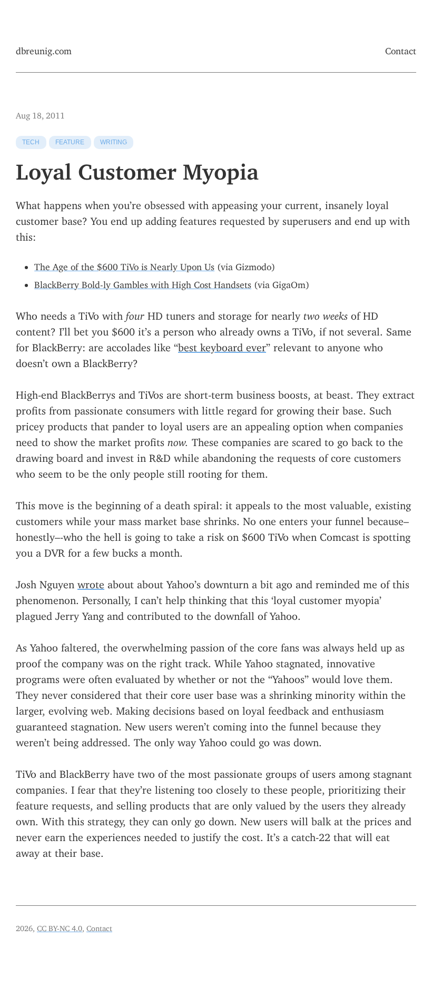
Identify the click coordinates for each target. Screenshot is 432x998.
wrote (90, 582)
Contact (400, 48)
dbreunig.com (44, 48)
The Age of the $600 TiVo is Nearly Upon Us (124, 264)
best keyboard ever (222, 345)
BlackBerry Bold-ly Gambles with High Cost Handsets (142, 282)
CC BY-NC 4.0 (59, 927)
